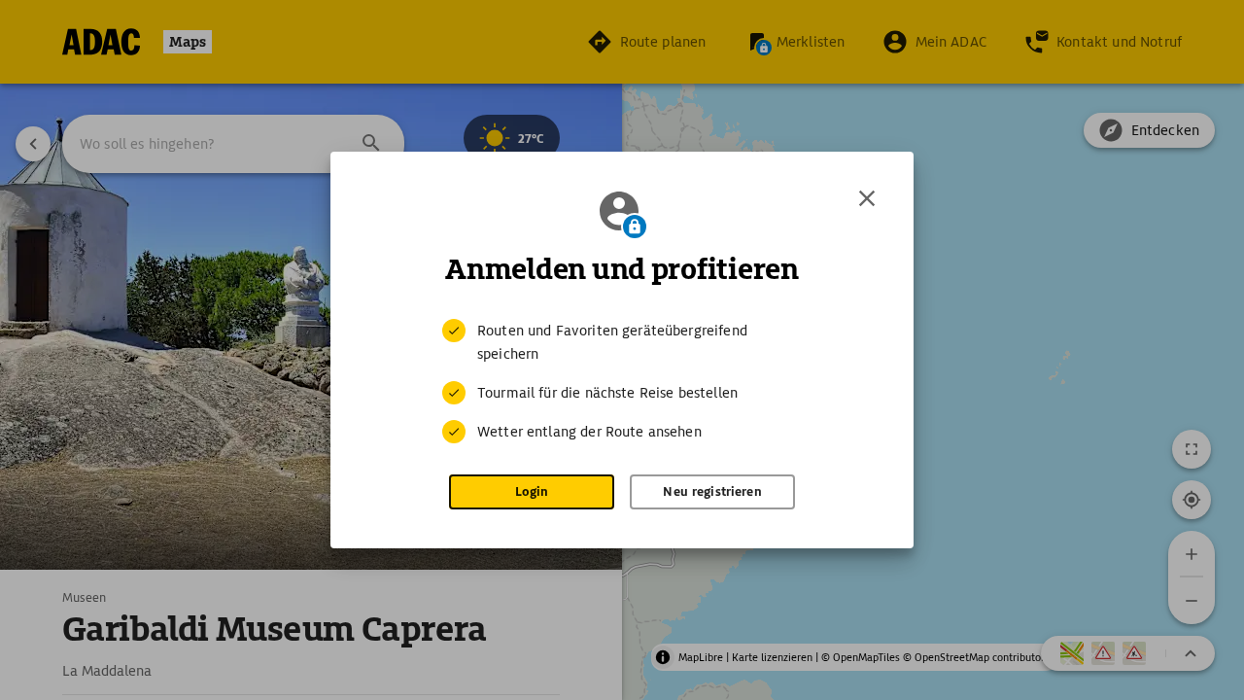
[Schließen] (867, 198)
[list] (622, 381)
